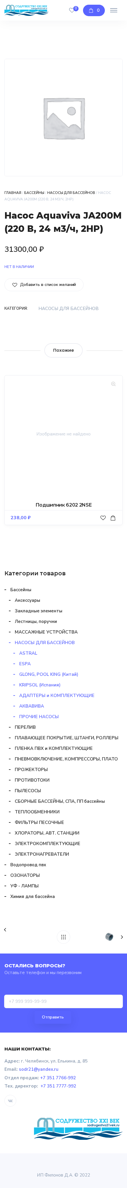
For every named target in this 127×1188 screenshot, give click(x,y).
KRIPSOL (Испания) (40, 685)
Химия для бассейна (32, 896)
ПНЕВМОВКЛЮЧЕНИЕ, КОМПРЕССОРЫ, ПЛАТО (66, 759)
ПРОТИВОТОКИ (32, 780)
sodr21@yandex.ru (38, 1069)
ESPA (25, 664)
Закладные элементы (38, 611)
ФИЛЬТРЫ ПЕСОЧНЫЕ (39, 822)
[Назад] (63, 937)
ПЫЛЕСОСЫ (28, 791)
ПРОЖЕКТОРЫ (31, 770)
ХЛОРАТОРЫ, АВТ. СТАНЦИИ (47, 833)
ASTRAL (28, 653)
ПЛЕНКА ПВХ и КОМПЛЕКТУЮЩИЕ (53, 748)
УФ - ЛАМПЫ (24, 886)
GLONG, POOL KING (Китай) (48, 674)
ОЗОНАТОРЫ (25, 875)
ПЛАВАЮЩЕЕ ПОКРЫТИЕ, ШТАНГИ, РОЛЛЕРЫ (66, 738)
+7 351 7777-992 (58, 1086)
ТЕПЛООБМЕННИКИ (37, 812)
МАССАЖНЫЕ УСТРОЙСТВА (46, 632)
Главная (12, 192)
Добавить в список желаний (47, 284)
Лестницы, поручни (36, 621)
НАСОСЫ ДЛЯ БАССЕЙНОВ (71, 192)
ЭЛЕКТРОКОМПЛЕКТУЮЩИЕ (47, 844)
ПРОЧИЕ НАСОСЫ (39, 717)
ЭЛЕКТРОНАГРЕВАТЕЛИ (42, 854)
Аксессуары (27, 600)
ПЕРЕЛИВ (25, 727)
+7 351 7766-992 (58, 1078)
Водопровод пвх (28, 865)
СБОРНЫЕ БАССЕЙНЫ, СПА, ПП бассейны (60, 801)
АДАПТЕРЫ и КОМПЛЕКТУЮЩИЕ (57, 695)
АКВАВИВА (31, 706)
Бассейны (34, 192)
